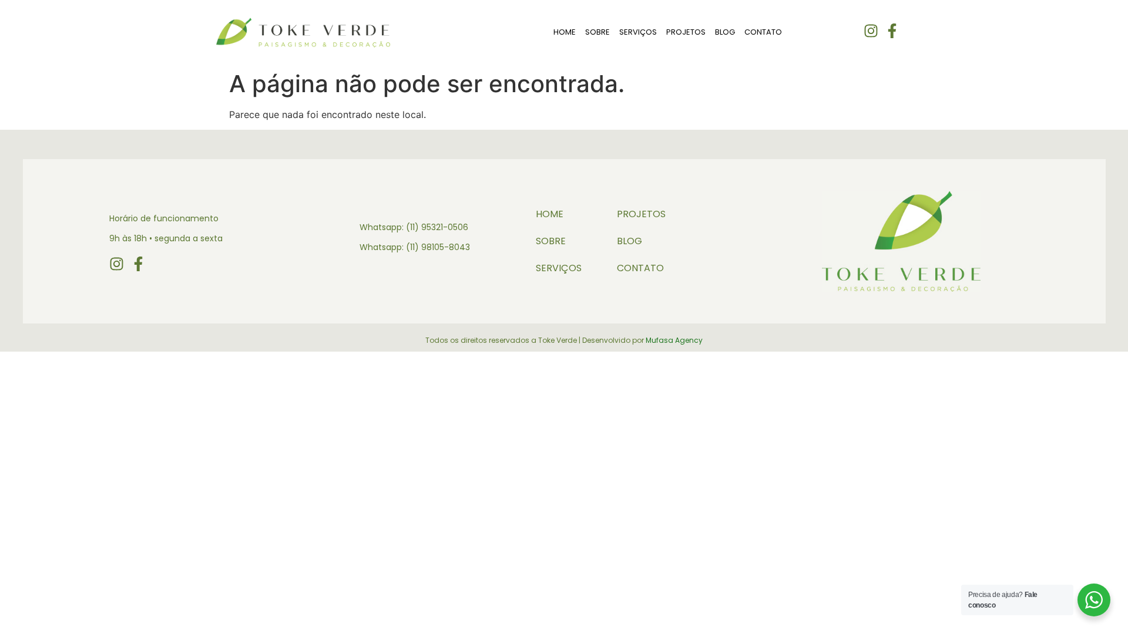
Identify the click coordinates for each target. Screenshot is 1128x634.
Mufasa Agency (674, 340)
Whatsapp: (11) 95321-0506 (414, 227)
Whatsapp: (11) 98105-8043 (415, 247)
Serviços (638, 32)
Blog (725, 32)
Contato (763, 32)
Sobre (597, 32)
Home (564, 32)
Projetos (686, 32)
